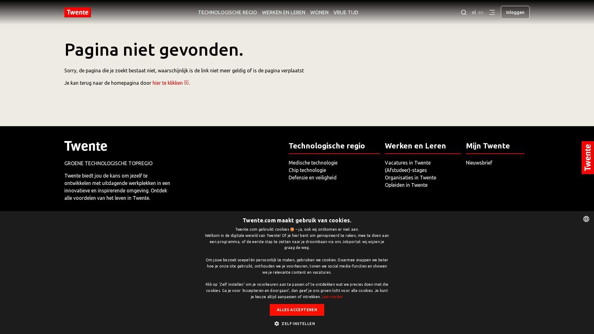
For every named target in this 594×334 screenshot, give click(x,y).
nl (474, 12)
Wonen (319, 12)
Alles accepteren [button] (297, 310)
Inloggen (515, 12)
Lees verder (332, 297)
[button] (297, 323)
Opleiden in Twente (406, 185)
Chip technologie (307, 170)
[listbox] (586, 219)
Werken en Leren (283, 12)
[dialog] (297, 272)
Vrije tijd (346, 12)
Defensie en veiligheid (313, 177)
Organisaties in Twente (410, 177)
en (481, 12)
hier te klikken (168, 83)
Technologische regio (227, 12)
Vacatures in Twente (408, 162)
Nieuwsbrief (479, 162)
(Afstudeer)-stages (406, 170)
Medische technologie (313, 162)
